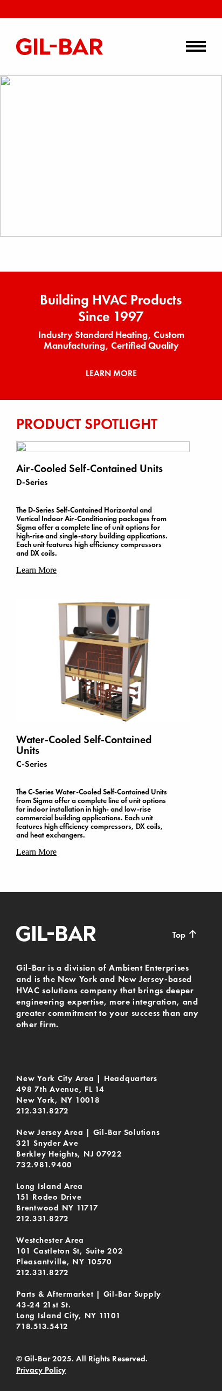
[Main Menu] (196, 46)
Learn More (111, 373)
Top (185, 934)
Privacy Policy (41, 1370)
